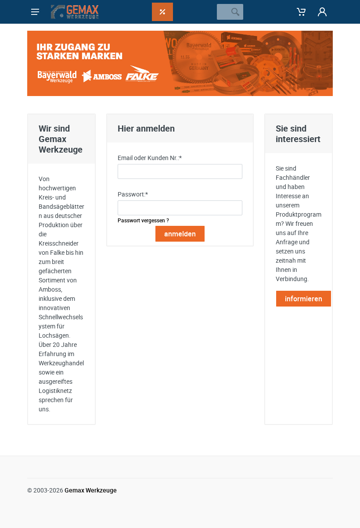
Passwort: (133, 194)
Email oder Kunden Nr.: (150, 157)
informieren (303, 298)
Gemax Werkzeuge (91, 490)
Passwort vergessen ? (143, 220)
